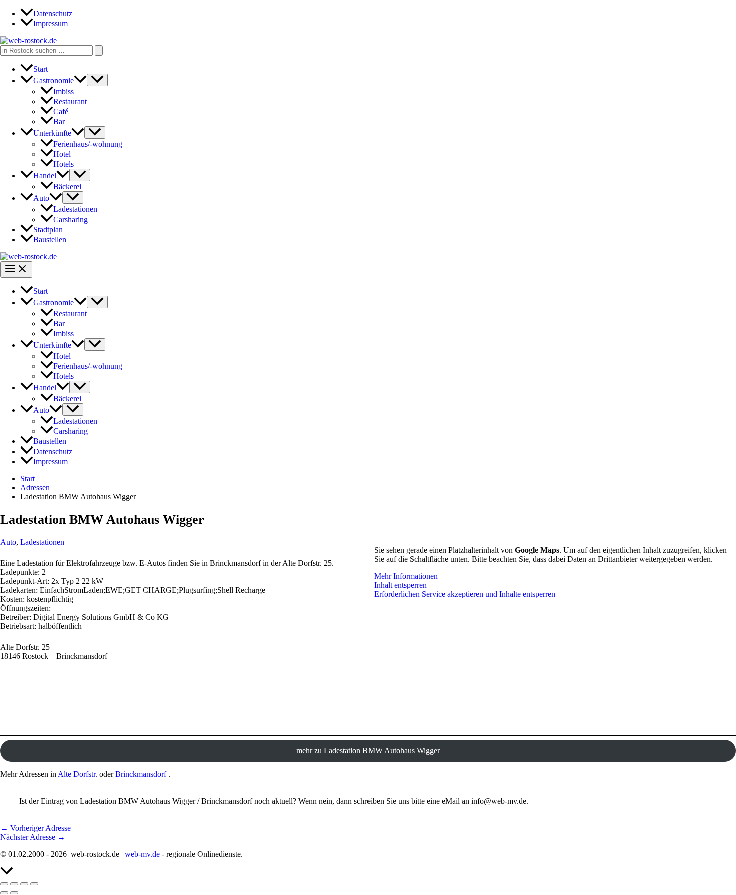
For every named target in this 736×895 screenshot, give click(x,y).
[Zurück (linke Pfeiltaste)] (4, 892)
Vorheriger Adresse (35, 828)
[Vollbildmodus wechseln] (14, 883)
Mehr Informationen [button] (406, 576)
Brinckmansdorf (140, 774)
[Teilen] (24, 883)
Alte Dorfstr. (77, 774)
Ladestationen (42, 542)
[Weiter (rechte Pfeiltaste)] (14, 892)
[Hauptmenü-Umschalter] (16, 269)
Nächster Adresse (32, 837)
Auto (8, 542)
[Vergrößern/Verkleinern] (4, 883)
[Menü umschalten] (97, 80)
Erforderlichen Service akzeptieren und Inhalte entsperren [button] (464, 594)
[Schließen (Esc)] (34, 883)
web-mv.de (142, 854)
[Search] (99, 50)
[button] (80, 80)
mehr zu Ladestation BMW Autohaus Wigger (368, 750)
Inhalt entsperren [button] (400, 585)
